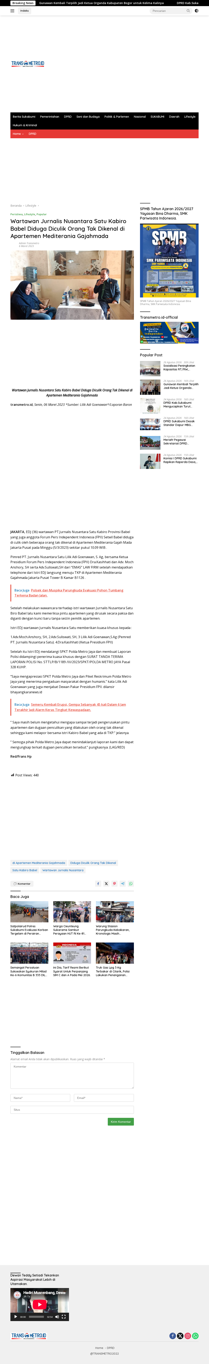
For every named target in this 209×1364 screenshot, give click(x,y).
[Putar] (16, 1317)
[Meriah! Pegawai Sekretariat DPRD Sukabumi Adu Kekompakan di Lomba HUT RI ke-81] (150, 442)
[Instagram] (188, 1336)
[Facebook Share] (98, 884)
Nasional (140, 117)
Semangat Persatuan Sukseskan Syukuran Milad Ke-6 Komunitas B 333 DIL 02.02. (28, 971)
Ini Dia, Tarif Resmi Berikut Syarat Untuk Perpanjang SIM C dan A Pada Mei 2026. (72, 971)
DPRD (68, 117)
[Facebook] (172, 1336)
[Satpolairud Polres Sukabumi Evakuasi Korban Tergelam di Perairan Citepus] (29, 911)
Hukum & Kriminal (25, 125)
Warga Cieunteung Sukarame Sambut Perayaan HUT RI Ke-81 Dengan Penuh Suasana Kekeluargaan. (69, 930)
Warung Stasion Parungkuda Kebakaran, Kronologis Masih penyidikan (112, 930)
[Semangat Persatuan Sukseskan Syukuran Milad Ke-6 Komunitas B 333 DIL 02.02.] (29, 953)
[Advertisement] (124, 64)
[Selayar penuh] (64, 1317)
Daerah (174, 117)
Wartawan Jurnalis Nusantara (62, 870)
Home (17, 134)
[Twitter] (180, 1336)
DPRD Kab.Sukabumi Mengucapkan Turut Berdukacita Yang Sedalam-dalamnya (177, 404)
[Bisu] (57, 1317)
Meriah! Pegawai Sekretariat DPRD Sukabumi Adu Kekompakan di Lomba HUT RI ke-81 (179, 441)
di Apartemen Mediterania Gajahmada (38, 863)
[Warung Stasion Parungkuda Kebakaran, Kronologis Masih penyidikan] (115, 911)
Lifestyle (190, 117)
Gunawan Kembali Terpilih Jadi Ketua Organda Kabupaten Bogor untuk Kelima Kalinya (66, 3)
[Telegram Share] (123, 884)
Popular (42, 214)
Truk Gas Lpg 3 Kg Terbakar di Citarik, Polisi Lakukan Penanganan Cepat (113, 971)
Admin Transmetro (29, 243)
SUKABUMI (157, 117)
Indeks (24, 10)
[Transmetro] (27, 64)
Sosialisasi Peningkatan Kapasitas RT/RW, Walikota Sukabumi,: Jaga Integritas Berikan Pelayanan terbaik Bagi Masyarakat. (179, 367)
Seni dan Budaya (88, 117)
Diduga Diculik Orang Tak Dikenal (93, 863)
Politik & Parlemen (116, 117)
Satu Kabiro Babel (24, 870)
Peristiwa (16, 214)
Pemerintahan (49, 117)
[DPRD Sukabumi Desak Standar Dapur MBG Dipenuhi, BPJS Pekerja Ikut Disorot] (150, 424)
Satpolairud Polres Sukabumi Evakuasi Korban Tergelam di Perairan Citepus (29, 930)
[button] (188, 10)
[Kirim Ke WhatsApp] (131, 884)
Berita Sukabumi (24, 117)
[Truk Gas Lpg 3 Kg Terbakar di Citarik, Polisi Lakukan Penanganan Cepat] (115, 953)
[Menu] (13, 10)
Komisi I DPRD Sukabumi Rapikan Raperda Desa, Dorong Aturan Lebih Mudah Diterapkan (180, 460)
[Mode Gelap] (197, 10)
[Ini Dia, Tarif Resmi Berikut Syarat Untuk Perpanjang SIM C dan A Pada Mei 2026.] (72, 953)
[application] (39, 1304)
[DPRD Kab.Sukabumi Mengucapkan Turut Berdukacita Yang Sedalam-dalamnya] (150, 405)
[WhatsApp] (195, 1336)
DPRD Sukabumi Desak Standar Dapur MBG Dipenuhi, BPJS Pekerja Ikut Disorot (179, 423)
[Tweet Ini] (106, 884)
